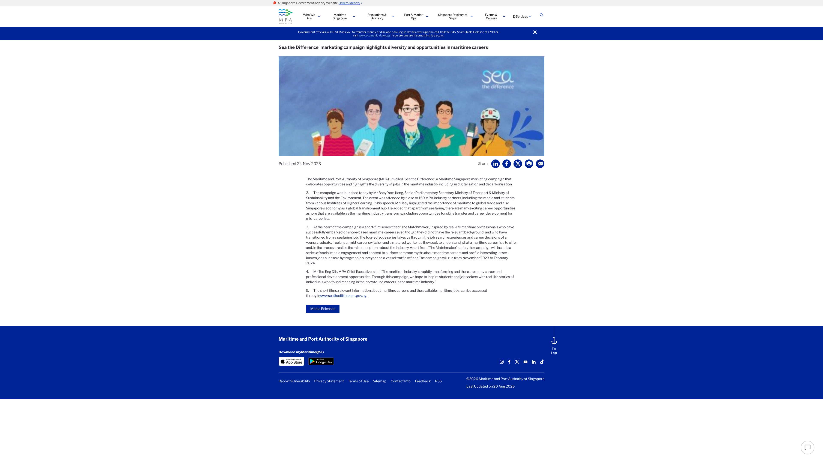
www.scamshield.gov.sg (374, 35)
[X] (517, 363)
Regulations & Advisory (377, 16)
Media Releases (322, 309)
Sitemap (379, 381)
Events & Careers (491, 16)
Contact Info (401, 381)
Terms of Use (358, 381)
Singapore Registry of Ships (452, 16)
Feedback (423, 381)
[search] (541, 16)
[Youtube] (525, 363)
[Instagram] (502, 363)
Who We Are (309, 16)
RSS (438, 381)
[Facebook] (509, 363)
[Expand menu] (318, 16)
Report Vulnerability (294, 381)
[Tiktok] (542, 363)
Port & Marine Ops (413, 16)
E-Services (520, 16)
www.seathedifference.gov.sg (342, 296)
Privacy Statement (329, 381)
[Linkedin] (534, 363)
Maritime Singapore (340, 16)
